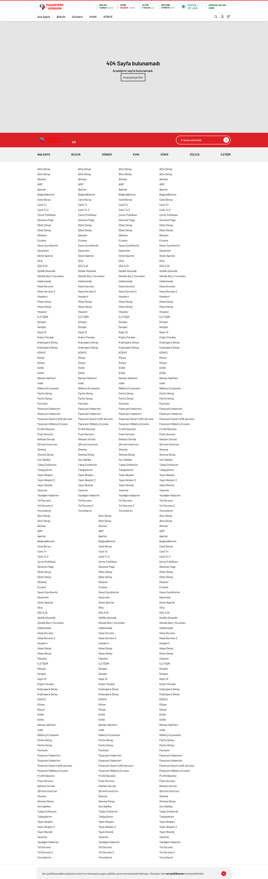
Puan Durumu (45, 434)
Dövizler (42, 235)
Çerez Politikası (46, 215)
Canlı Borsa (44, 199)
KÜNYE (108, 16)
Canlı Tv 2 (42, 209)
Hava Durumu (45, 286)
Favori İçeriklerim (47, 245)
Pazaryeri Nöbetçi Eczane (52, 424)
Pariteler (42, 403)
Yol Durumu (44, 500)
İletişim (41, 322)
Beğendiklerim (45, 194)
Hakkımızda (44, 281)
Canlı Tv (41, 204)
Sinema (41, 449)
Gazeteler (43, 250)
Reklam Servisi (46, 439)
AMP (40, 184)
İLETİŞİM (226, 154)
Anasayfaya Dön (133, 77)
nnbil (40, 383)
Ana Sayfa (43, 16)
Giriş (39, 260)
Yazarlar (42, 490)
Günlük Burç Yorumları (50, 276)
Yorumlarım (44, 510)
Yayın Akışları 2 (46, 480)
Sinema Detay (45, 454)
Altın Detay (43, 169)
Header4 (42, 296)
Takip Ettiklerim (46, 464)
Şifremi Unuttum (47, 444)
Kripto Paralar (45, 337)
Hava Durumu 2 (46, 291)
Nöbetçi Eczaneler (48, 388)
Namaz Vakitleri (46, 378)
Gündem (77, 16)
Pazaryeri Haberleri (48, 408)
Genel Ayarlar (45, 255)
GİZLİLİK (195, 154)
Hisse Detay (44, 301)
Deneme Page (45, 220)
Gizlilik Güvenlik (46, 271)
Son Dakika (44, 459)
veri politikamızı (174, 873)
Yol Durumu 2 (45, 505)
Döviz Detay (44, 225)
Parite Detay (44, 393)
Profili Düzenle (46, 429)
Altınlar (41, 179)
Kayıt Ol (41, 332)
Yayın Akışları (45, 475)
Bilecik (61, 16)
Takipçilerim (44, 469)
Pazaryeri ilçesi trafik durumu (54, 418)
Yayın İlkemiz (45, 485)
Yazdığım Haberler (48, 495)
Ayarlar (41, 189)
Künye (41, 357)
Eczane (41, 240)
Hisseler (42, 311)
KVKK (93, 16)
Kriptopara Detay (47, 342)
